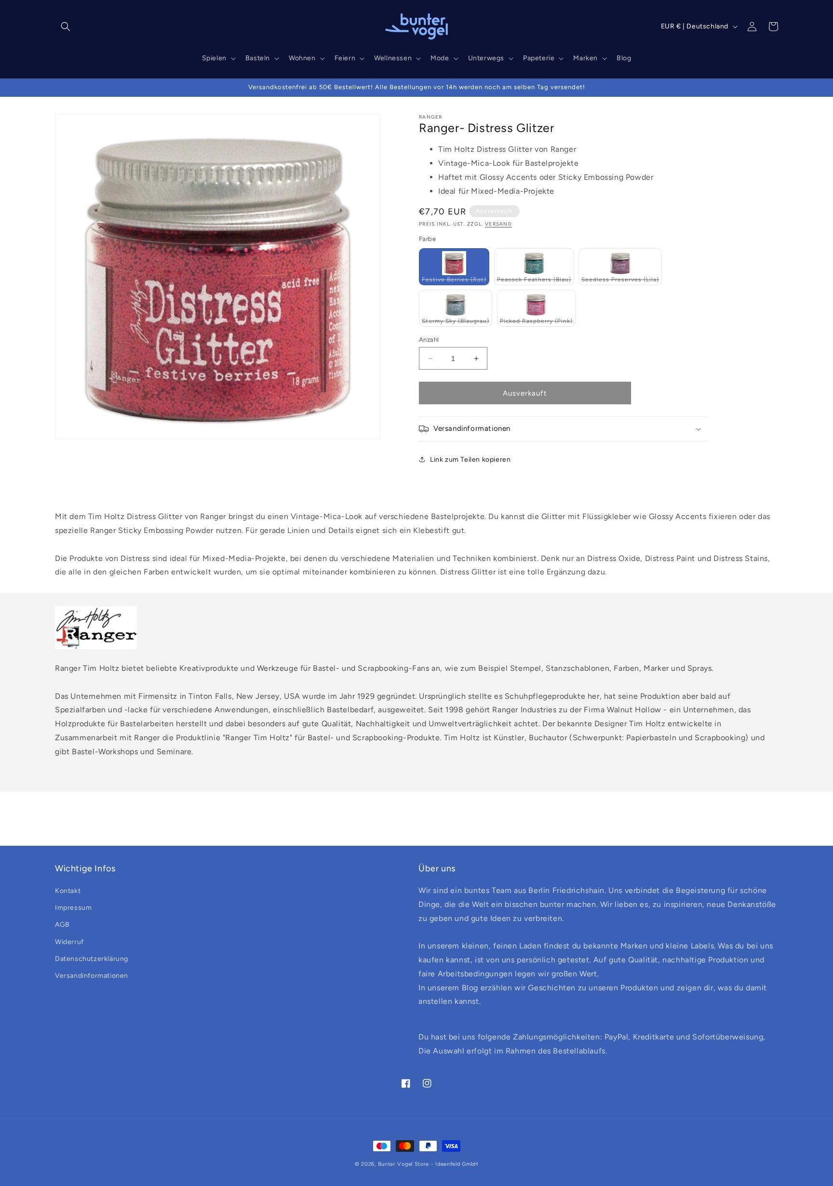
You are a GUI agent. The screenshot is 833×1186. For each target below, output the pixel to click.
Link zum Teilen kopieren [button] (470, 459)
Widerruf (69, 942)
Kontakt (68, 891)
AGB (62, 924)
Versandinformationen (91, 976)
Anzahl (429, 339)
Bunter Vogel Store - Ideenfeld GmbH (428, 1164)
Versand (498, 224)
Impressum (73, 908)
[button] (65, 26)
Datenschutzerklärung (91, 959)
